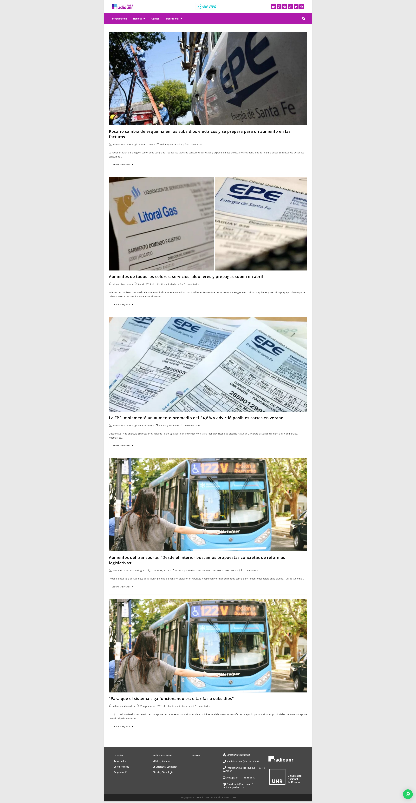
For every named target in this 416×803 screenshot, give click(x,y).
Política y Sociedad (170, 144)
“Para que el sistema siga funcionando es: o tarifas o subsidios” (171, 698)
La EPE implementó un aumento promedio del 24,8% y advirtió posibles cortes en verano (196, 417)
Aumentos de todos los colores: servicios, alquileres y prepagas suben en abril (186, 276)
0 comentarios (194, 144)
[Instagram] (290, 6)
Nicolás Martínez (122, 144)
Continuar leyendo (124, 164)
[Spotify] (284, 6)
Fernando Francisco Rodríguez (129, 570)
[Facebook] (301, 6)
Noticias (137, 18)
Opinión (155, 18)
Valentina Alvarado (123, 706)
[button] (408, 794)
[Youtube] (273, 6)
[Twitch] (279, 6)
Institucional (172, 18)
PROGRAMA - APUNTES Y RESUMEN (217, 570)
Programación (119, 18)
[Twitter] (296, 6)
